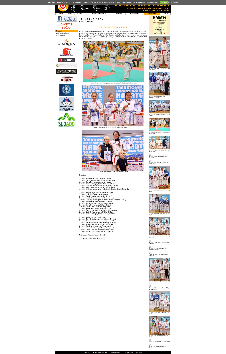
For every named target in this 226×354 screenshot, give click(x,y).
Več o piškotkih (173, 2)
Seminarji (119, 13)
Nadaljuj (164, 2)
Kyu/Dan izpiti (134, 13)
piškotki (139, 352)
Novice (70, 13)
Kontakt (165, 13)
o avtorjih (129, 352)
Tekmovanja (152, 13)
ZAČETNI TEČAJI (67, 26)
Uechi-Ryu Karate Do (99, 13)
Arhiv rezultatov (61, 35)
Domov (60, 13)
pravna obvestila (116, 352)
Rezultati (59, 31)
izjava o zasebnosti (100, 352)
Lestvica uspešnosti (62, 33)
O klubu (79, 13)
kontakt (88, 352)
